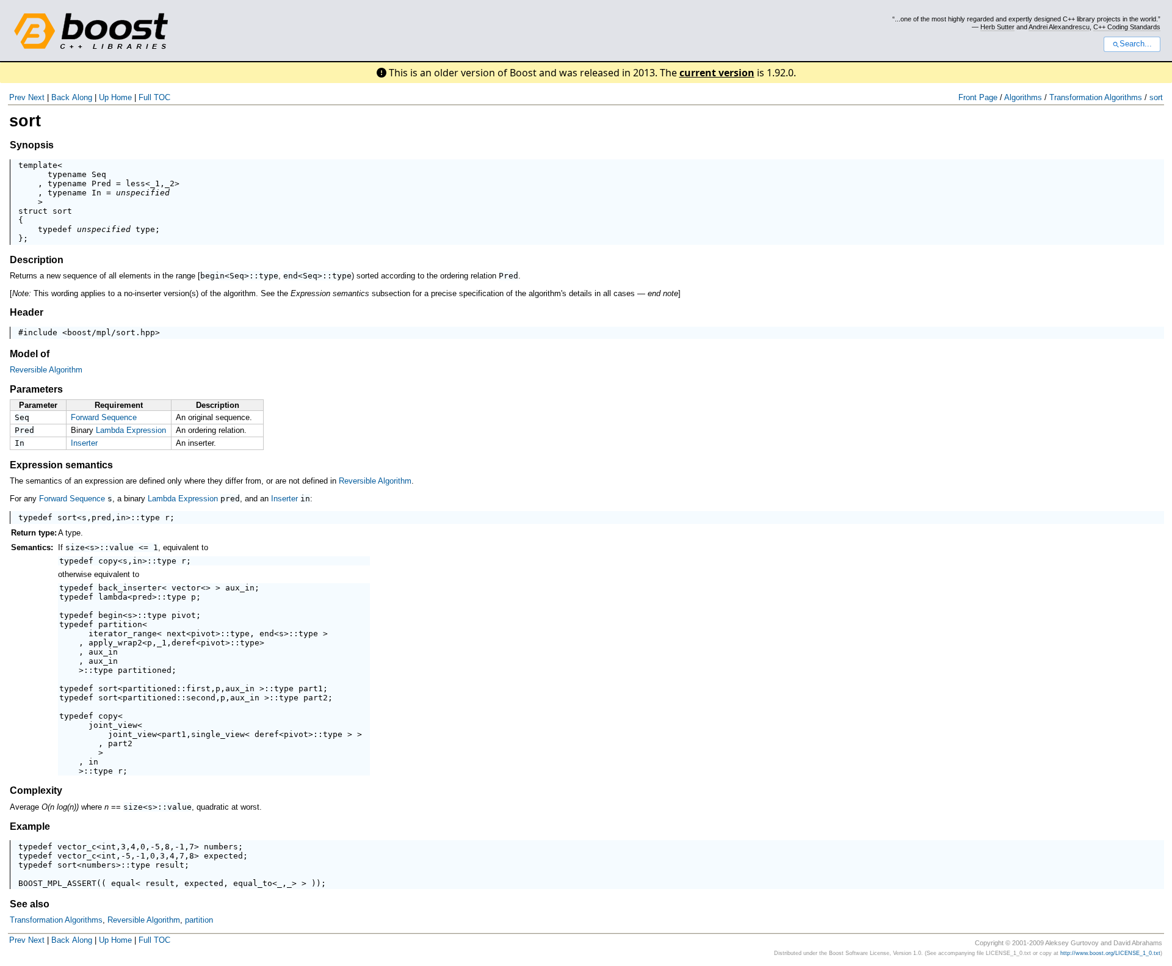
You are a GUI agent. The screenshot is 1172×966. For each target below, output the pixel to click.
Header (26, 312)
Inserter (84, 443)
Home (121, 97)
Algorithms (1023, 97)
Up (104, 97)
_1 (155, 183)
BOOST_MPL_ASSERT (57, 883)
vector (186, 587)
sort (1156, 97)
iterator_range (123, 633)
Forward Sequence (104, 417)
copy (108, 560)
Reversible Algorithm (46, 369)
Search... (1136, 44)
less (135, 183)
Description (36, 260)
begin (212, 275)
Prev (17, 97)
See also (29, 904)
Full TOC (154, 97)
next (176, 633)
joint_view (113, 725)
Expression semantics (61, 465)
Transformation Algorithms (1095, 97)
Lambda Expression (131, 430)
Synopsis (32, 145)
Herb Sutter (997, 27)
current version (716, 72)
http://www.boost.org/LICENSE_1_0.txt (1110, 953)
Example (30, 826)
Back (60, 97)
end (290, 275)
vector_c (76, 846)
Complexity (36, 790)
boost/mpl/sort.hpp (111, 332)
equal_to (252, 883)
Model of (29, 354)
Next (36, 97)
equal (123, 883)
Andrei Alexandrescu (1059, 27)
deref (184, 642)
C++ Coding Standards (1126, 27)
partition (120, 624)
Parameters (36, 389)
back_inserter (130, 587)
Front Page (977, 97)
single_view (218, 734)
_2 (170, 183)
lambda (113, 596)
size (75, 547)
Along (82, 97)
